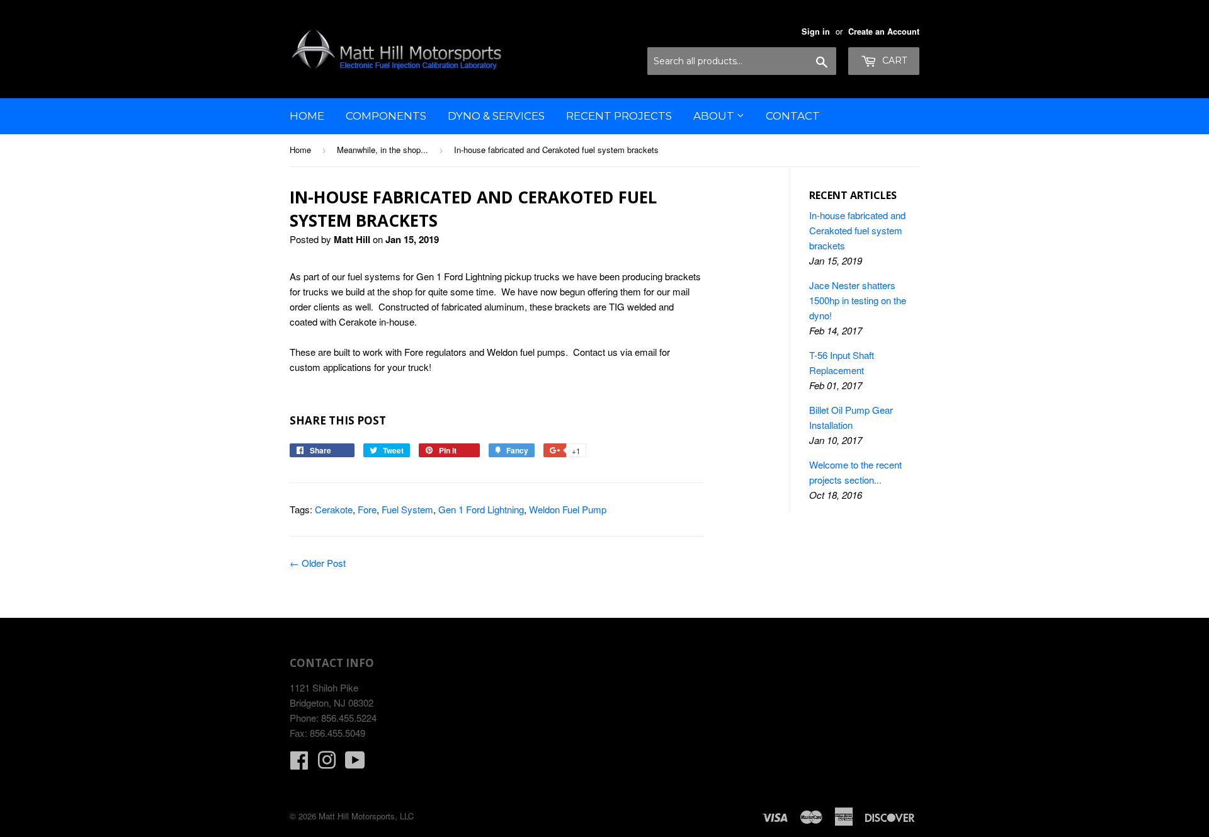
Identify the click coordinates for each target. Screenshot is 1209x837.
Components (386, 116)
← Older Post (318, 562)
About (715, 116)
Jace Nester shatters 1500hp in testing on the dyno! (857, 300)
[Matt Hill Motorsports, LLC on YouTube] (355, 763)
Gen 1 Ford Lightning (481, 509)
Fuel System (407, 509)
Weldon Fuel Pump (567, 509)
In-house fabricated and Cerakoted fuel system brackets (857, 230)
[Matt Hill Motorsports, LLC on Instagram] (326, 763)
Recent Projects (619, 116)
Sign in (816, 31)
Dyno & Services (496, 116)
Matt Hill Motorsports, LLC (366, 816)
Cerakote (334, 509)
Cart (893, 60)
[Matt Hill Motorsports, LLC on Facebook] (299, 763)
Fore (367, 509)
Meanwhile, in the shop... (382, 150)
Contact (793, 116)
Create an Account (883, 31)
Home (307, 116)
